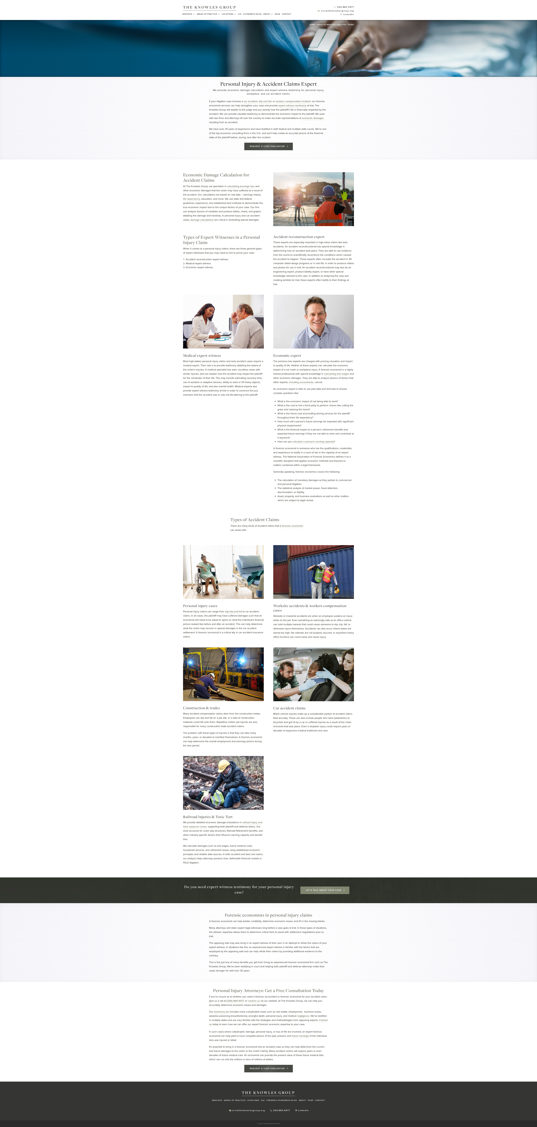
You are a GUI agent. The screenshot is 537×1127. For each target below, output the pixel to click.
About (266, 14)
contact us (254, 1001)
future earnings (300, 1036)
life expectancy (191, 199)
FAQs (277, 14)
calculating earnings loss (241, 186)
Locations (227, 14)
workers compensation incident (293, 101)
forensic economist (292, 526)
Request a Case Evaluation (267, 146)
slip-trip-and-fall (233, 611)
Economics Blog (252, 14)
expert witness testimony (292, 105)
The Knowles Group (209, 7)
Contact (286, 14)
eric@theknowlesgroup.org (337, 10)
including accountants (301, 382)
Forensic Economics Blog (282, 1100)
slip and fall (265, 101)
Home (312, 24)
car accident (250, 101)
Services (187, 14)
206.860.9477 (345, 7)
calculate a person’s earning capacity (313, 441)
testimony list (221, 1012)
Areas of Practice (207, 14)
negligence (303, 1016)
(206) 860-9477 (235, 1001)
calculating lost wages (336, 374)
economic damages (313, 118)
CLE (240, 14)
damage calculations (202, 220)
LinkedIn (348, 14)
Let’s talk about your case (323, 890)
